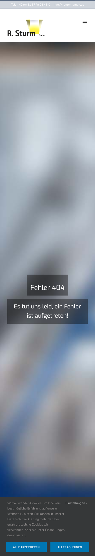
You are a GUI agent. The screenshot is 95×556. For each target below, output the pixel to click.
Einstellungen (76, 503)
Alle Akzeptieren (26, 547)
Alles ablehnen (69, 547)
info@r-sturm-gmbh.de (69, 5)
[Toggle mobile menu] (85, 22)
